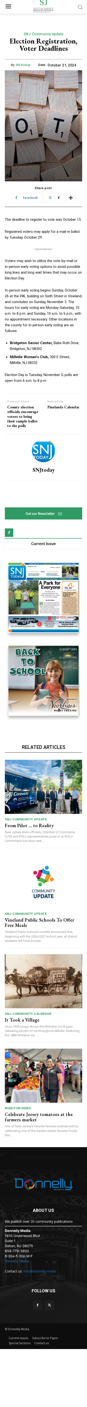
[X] (49, 1305)
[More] (71, 198)
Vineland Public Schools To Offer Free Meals (39, 922)
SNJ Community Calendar (28, 1013)
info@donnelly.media (39, 1271)
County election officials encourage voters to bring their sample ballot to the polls (22, 416)
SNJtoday (23, 65)
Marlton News (18, 1108)
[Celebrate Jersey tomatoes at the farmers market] (43, 1076)
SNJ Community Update (44, 34)
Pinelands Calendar (63, 407)
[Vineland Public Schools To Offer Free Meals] (43, 881)
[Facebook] (9, 532)
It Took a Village (22, 1020)
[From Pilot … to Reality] (43, 787)
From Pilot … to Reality (29, 825)
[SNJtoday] (43, 450)
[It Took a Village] (43, 981)
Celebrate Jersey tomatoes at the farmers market (39, 1117)
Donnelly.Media (17, 1261)
